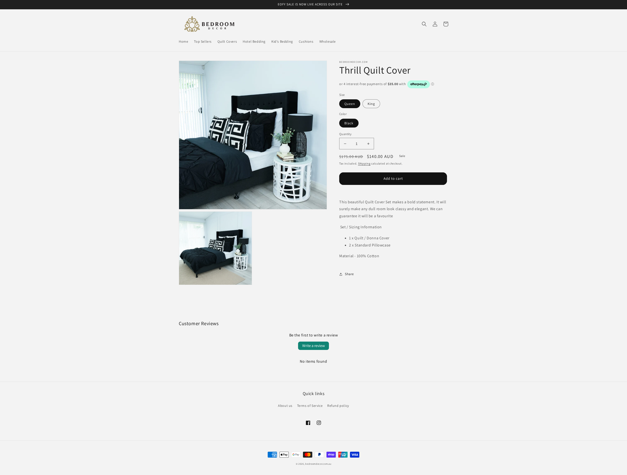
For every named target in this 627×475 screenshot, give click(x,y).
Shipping (364, 163)
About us (285, 405)
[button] (424, 24)
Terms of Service (310, 405)
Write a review (313, 345)
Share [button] (349, 274)
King (371, 104)
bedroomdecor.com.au (318, 463)
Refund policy (338, 405)
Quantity (345, 134)
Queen (349, 104)
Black (348, 123)
